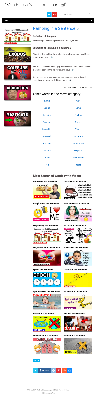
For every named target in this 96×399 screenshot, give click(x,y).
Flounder (47, 122)
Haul (47, 164)
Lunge (47, 108)
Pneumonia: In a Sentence (45, 335)
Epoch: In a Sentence (43, 269)
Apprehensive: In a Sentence (46, 291)
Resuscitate (78, 157)
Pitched (78, 115)
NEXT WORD (84, 87)
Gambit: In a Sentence (74, 313)
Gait (78, 100)
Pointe (47, 157)
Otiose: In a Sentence (74, 335)
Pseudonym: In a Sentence (76, 203)
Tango (78, 129)
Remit (47, 100)
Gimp (78, 108)
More (36, 360)
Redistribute (78, 143)
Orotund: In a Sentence (75, 225)
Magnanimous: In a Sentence (46, 247)
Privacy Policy (64, 390)
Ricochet (47, 143)
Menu (6, 20)
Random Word (49, 393)
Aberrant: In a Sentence (75, 269)
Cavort (78, 122)
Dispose (78, 150)
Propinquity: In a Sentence (45, 225)
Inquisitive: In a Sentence (76, 247)
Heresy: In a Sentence (43, 313)
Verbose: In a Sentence (75, 181)
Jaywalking (47, 129)
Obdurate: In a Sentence (75, 291)
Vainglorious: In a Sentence (46, 203)
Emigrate (78, 136)
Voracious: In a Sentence (45, 181)
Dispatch (47, 150)
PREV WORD (71, 87)
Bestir (78, 164)
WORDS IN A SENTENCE (36, 390)
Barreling (46, 115)
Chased (47, 136)
